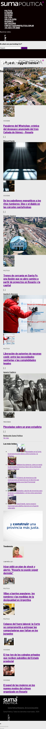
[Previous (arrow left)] (1, 728)
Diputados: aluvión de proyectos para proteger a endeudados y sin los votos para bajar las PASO (25, 492)
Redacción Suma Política (13, 436)
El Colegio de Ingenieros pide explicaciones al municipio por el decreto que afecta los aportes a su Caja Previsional (23, 479)
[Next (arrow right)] (3, 728)
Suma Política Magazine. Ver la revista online (23, 708)
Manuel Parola (9, 141)
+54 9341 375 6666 (12, 28)
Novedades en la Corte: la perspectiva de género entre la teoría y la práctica (25, 453)
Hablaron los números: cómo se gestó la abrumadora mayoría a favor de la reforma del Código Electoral (25, 466)
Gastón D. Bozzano (10, 294)
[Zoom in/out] (7, 726)
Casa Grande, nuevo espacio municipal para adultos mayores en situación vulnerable (23, 506)
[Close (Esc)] (1, 726)
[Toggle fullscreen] (5, 726)
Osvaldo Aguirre (9, 216)
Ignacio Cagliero (9, 372)
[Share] (3, 726)
